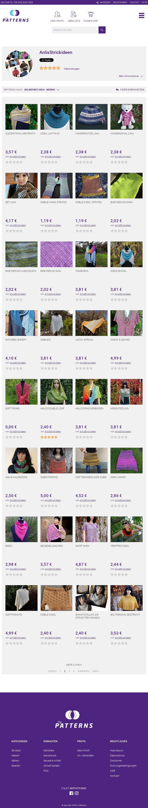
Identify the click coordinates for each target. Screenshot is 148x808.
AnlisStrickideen (18, 156)
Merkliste (48, 750)
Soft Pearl (12, 408)
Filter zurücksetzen (132, 90)
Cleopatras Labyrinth (20, 133)
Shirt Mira (82, 545)
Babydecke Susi (50, 271)
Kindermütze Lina (87, 133)
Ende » (96, 671)
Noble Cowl (48, 614)
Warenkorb (49, 755)
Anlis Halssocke (16, 477)
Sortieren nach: (13, 89)
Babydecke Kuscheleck (20, 271)
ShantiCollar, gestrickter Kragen (87, 616)
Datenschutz (117, 755)
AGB (112, 770)
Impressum (116, 750)
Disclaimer (116, 760)
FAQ (45, 770)
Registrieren (120, 2)
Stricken (16, 750)
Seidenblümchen (51, 545)
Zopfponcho (13, 614)
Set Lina (10, 202)
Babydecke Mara (121, 202)
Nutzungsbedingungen (123, 765)
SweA (8, 545)
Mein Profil (83, 750)
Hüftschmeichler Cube (90, 477)
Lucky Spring (84, 339)
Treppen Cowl (119, 545)
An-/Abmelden (85, 755)
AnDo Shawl (118, 271)
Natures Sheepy (16, 339)
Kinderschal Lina (122, 133)
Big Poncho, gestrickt (125, 614)
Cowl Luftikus (50, 133)
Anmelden (105, 2)
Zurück (52, 671)
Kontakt (135, 2)
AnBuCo (45, 339)
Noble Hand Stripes (53, 202)
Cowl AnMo (117, 477)
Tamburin (81, 271)
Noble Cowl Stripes (88, 202)
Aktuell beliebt (51, 765)
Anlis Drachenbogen (89, 408)
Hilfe (144, 2)
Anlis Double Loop (52, 408)
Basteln (16, 765)
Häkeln (15, 755)
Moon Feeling (119, 408)
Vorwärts (83, 671)
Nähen (15, 760)
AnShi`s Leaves (120, 339)
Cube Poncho (49, 477)
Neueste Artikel (52, 760)
